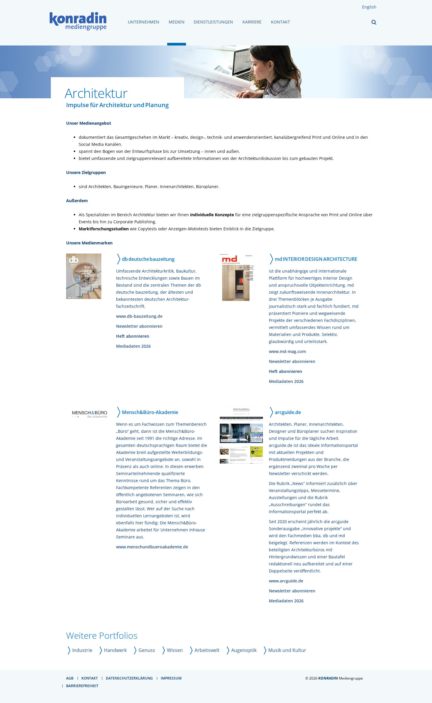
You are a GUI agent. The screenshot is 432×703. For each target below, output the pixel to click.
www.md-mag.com (287, 351)
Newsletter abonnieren (139, 326)
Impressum (171, 678)
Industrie (82, 650)
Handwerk (115, 650)
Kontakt (280, 22)
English (369, 7)
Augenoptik (244, 650)
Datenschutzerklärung (129, 678)
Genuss (146, 650)
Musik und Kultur (287, 650)
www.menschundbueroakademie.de (152, 547)
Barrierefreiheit (82, 685)
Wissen (175, 650)
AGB (69, 678)
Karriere (252, 22)
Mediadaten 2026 (133, 346)
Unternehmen (143, 22)
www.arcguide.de (286, 581)
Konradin (328, 678)
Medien (177, 22)
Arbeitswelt (207, 650)
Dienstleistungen (213, 22)
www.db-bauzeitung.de (139, 316)
